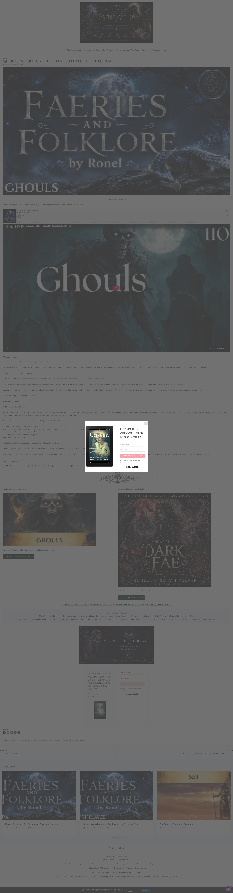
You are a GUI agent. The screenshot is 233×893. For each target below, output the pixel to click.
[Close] (146, 423)
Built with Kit (132, 467)
